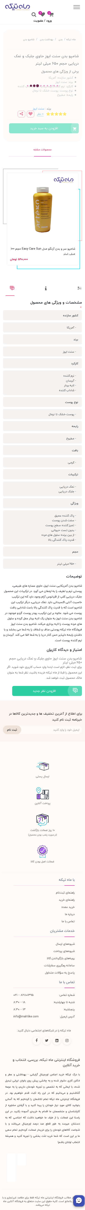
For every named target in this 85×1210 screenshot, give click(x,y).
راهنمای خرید (67, 899)
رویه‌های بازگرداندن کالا (61, 958)
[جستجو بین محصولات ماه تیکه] (34, 14)
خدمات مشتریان (62, 930)
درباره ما (70, 914)
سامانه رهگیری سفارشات (59, 965)
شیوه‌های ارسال (65, 943)
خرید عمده (68, 906)
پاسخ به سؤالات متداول (60, 972)
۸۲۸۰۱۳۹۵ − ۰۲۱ (23, 994)
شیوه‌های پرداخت (64, 951)
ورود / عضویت (42, 20)
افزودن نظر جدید (44, 691)
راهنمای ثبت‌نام (65, 892)
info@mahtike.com (26, 1016)
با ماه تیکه (67, 879)
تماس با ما (68, 921)
